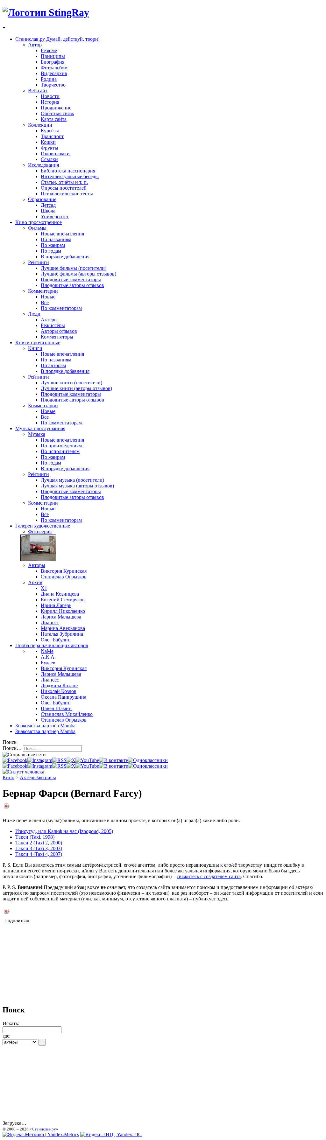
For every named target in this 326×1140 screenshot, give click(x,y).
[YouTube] (87, 760)
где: (7, 1036)
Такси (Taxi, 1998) (34, 837)
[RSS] (59, 760)
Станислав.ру (44, 1129)
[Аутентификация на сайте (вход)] (23, 771)
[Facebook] (15, 760)
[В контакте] (113, 760)
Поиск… (12, 748)
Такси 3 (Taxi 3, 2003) (38, 848)
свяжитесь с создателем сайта (209, 876)
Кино (8, 777)
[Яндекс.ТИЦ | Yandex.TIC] (111, 1134)
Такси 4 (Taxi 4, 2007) (38, 854)
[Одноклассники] (148, 760)
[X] (71, 760)
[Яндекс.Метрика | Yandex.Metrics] (41, 1134)
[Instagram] (39, 760)
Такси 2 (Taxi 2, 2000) (38, 842)
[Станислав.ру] (46, 12)
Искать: (11, 1023)
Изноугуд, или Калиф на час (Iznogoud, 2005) (64, 831)
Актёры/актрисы (38, 777)
